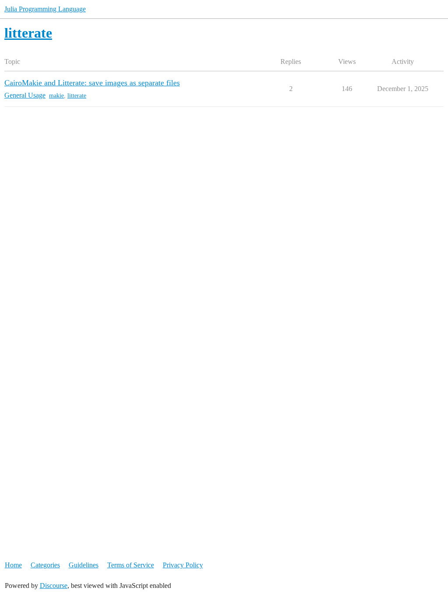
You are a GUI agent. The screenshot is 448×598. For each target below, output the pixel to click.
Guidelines (83, 565)
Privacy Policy (183, 565)
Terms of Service (130, 565)
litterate (76, 95)
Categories (45, 565)
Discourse (53, 585)
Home (13, 565)
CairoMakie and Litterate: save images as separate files (92, 82)
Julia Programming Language (45, 9)
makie (56, 95)
